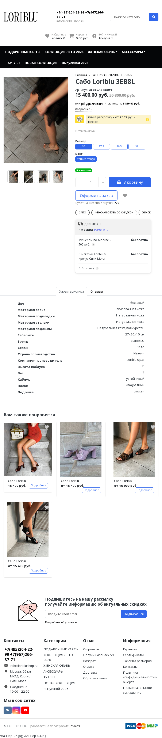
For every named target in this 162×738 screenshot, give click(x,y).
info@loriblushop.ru (70, 21)
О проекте (91, 649)
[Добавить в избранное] (125, 195)
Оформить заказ (96, 195)
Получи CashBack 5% (99, 655)
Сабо (82, 212)
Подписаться (134, 614)
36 (83, 146)
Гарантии (130, 649)
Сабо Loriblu (17, 481)
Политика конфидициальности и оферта (140, 677)
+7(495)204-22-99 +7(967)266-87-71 (80, 14)
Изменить (101, 230)
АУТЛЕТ (14, 63)
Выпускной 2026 (75, 63)
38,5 (119, 146)
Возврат (89, 661)
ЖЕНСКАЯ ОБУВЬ (101, 52)
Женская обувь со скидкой (114, 212)
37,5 (101, 146)
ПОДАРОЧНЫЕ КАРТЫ (22, 52)
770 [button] (116, 203)
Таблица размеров (137, 661)
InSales (75, 726)
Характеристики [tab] (71, 291)
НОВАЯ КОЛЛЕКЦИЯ (41, 63)
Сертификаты (133, 655)
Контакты (130, 666)
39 (136, 146)
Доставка (90, 672)
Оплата (88, 666)
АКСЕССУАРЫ (132, 52)
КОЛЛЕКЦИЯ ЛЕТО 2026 (64, 52)
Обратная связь (95, 678)
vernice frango (86, 159)
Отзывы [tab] (96, 291)
